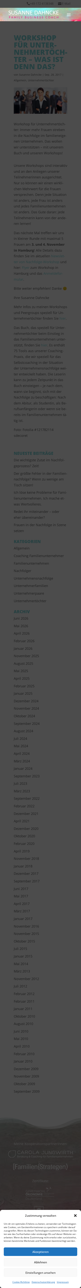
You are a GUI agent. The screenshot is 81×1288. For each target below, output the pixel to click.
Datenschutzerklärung (43, 1282)
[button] (75, 1215)
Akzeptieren (40, 1252)
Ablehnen (40, 1262)
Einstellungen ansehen (40, 1273)
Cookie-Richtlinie (21, 1282)
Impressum (63, 1282)
